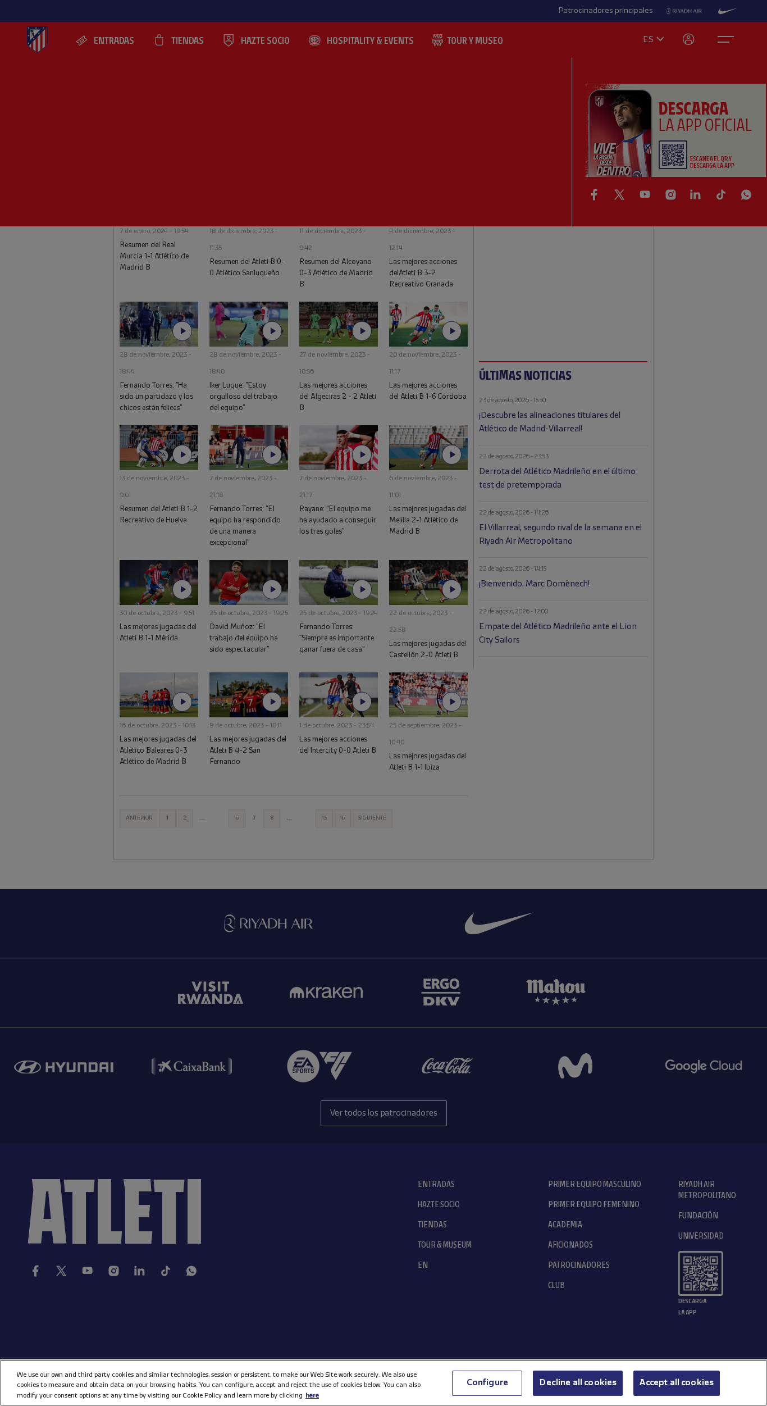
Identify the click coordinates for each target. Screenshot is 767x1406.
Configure (487, 1382)
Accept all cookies (677, 1382)
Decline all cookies (578, 1382)
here (312, 1395)
